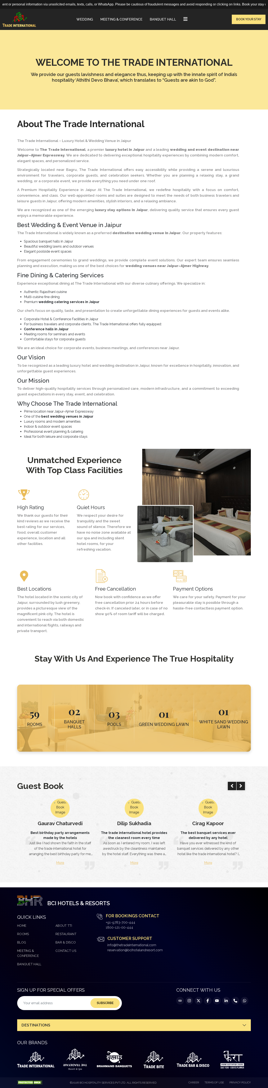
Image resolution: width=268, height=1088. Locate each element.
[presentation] (232, 786)
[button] (185, 19)
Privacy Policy (240, 1082)
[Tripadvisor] (180, 1000)
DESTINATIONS (36, 1025)
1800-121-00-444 (119, 927)
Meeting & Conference (121, 19)
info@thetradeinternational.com (131, 945)
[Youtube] (217, 1000)
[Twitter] (198, 1000)
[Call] (235, 1000)
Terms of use (214, 1082)
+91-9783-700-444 (120, 922)
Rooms (23, 934)
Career (193, 1082)
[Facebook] (207, 1000)
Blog (21, 942)
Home (21, 926)
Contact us (65, 951)
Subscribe (105, 1003)
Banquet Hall (163, 19)
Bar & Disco (65, 942)
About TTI (63, 926)
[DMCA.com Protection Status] (29, 1082)
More (60, 863)
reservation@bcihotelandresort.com (135, 950)
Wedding (84, 19)
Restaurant (65, 934)
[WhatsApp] (244, 1000)
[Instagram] (189, 1000)
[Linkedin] (226, 1000)
